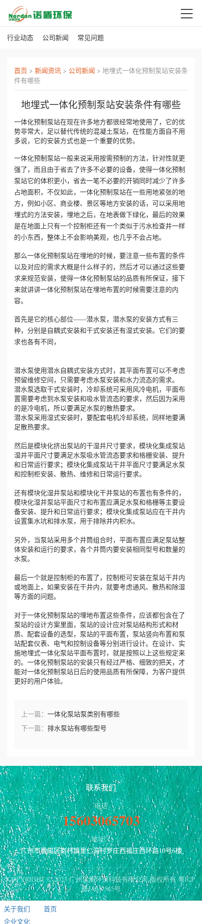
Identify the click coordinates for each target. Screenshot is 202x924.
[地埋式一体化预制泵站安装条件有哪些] (40, 12)
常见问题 (91, 37)
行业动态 (20, 37)
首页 (20, 70)
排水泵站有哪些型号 (77, 727)
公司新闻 (55, 37)
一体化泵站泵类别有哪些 (83, 713)
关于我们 (17, 908)
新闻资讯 (48, 70)
